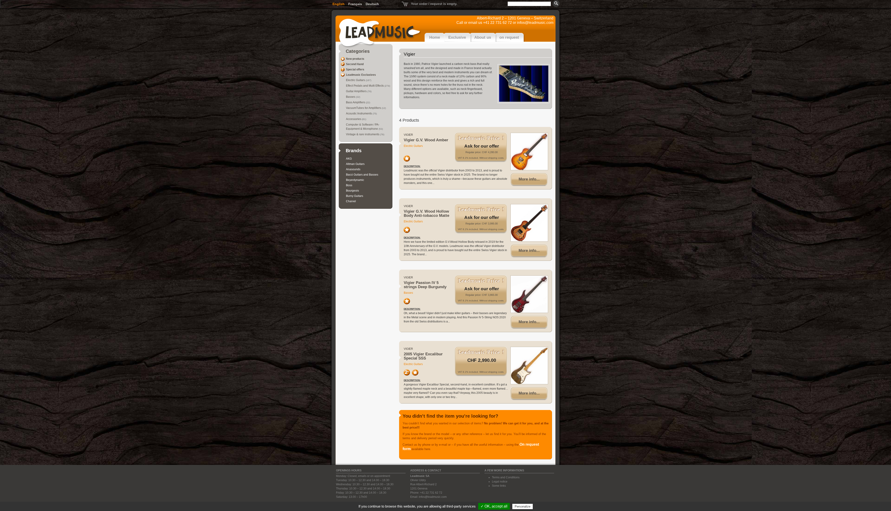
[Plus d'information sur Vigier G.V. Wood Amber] (529, 151)
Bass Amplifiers (356, 102)
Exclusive (457, 37)
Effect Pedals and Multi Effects (365, 85)
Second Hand (355, 64)
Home (434, 37)
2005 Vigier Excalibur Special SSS (423, 356)
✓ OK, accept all (494, 506)
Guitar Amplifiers (356, 91)
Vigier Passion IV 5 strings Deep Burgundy (425, 285)
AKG (349, 158)
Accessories (354, 119)
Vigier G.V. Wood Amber (426, 140)
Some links (499, 485)
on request (509, 37)
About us (482, 37)
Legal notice (499, 481)
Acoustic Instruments (359, 113)
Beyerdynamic (355, 180)
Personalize (522, 506)
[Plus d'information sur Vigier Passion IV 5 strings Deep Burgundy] (529, 294)
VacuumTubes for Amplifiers (364, 108)
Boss (349, 185)
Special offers (355, 69)
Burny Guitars (354, 196)
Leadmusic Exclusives (361, 74)
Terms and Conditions (506, 477)
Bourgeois (352, 190)
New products (355, 58)
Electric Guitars (356, 80)
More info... (529, 179)
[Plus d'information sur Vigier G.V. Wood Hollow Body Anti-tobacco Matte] (529, 222)
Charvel (351, 201)
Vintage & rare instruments (363, 134)
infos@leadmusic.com (535, 23)
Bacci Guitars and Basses (362, 174)
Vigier (408, 134)
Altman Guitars (355, 164)
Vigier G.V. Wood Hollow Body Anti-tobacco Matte (426, 213)
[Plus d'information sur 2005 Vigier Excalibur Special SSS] (529, 365)
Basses (351, 96)
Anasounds (353, 169)
